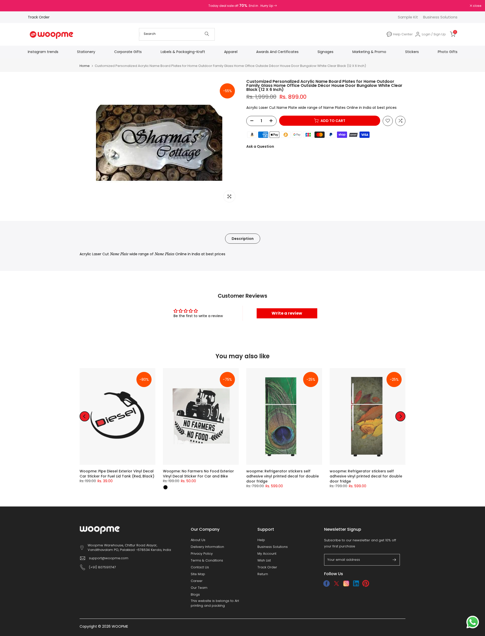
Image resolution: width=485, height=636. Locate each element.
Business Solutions (440, 17)
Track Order (39, 17)
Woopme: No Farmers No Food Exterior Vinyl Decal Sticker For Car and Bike (198, 474)
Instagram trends (43, 51)
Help (261, 540)
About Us (198, 540)
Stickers (412, 51)
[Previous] (85, 416)
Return (262, 574)
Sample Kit (408, 17)
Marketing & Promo (369, 51)
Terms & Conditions (207, 560)
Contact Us (200, 567)
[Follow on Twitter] (336, 583)
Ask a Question (260, 146)
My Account (266, 553)
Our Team (199, 588)
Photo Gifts (447, 51)
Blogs (195, 594)
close (10, 5)
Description (243, 238)
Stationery (86, 51)
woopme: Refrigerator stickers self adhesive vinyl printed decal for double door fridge (282, 476)
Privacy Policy (202, 553)
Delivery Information (207, 547)
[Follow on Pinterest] (365, 583)
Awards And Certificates (277, 51)
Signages (325, 51)
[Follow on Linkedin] (356, 583)
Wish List (264, 560)
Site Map (198, 574)
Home (85, 65)
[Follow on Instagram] (346, 583)
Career (197, 581)
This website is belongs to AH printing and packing (215, 603)
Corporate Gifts (128, 51)
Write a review (287, 313)
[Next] (400, 416)
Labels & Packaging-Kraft (183, 51)
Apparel (230, 51)
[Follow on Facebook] (326, 583)
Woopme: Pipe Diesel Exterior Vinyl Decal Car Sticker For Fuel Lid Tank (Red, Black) (117, 474)
